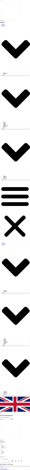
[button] (15, 211)
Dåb (4, 344)
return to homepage (6, 417)
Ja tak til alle (7, 469)
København (2, 22)
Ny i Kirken (4, 178)
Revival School (3, 25)
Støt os (3, 395)
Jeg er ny (3, 242)
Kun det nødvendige (2, 469)
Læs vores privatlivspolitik (3, 468)
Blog (3, 74)
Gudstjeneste (3, 24)
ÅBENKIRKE (2, 20)
